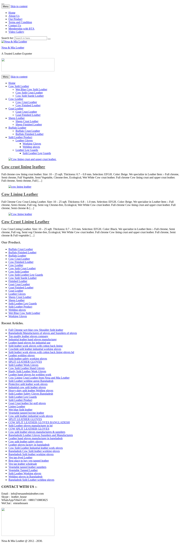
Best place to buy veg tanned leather (28, 460)
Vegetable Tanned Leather (23, 470)
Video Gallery (16, 31)
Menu (5, 6)
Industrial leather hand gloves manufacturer (32, 339)
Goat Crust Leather (26, 111)
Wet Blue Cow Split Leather (31, 89)
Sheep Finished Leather (29, 124)
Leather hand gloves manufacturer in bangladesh (35, 438)
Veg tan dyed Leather (20, 457)
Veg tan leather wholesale (22, 463)
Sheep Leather (16, 118)
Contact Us (14, 25)
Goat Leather (15, 108)
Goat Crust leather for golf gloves (27, 403)
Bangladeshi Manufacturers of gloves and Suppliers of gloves (42, 333)
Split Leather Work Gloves (23, 364)
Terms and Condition (20, 22)
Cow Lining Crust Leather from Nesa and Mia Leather (38, 377)
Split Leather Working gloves (24, 473)
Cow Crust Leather (26, 102)
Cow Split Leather (18, 86)
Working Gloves (32, 143)
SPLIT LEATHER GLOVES (25, 361)
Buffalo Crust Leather (28, 130)
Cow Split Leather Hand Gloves (26, 368)
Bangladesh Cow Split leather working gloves (34, 451)
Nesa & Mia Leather (12, 47)
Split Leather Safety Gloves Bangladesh (30, 393)
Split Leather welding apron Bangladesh (30, 380)
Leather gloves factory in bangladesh (28, 444)
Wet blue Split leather (20, 409)
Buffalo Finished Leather (29, 134)
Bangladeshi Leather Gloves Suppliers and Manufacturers (40, 435)
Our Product (15, 19)
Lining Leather (16, 406)
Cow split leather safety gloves (25, 441)
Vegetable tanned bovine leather (26, 412)
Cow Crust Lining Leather (25, 221)
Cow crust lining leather (23, 166)
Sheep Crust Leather (27, 121)
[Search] (49, 39)
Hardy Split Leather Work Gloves (27, 371)
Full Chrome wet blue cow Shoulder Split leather (35, 329)
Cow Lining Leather (19, 194)
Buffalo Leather (17, 127)
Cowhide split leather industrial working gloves (34, 348)
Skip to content (19, 6)
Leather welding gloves (21, 355)
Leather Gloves (24, 140)
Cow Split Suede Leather (30, 95)
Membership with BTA (21, 28)
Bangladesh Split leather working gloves (31, 454)
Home (11, 12)
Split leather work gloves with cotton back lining (35, 345)
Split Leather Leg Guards (37, 153)
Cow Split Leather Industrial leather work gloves (35, 447)
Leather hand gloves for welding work (29, 374)
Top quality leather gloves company (28, 336)
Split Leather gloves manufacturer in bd (30, 425)
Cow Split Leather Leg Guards (25, 274)
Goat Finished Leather (28, 114)
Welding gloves (31, 146)
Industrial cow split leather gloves (27, 387)
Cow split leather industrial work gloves (30, 415)
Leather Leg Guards (27, 150)
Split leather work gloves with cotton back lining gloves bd (41, 352)
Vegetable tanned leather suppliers (27, 467)
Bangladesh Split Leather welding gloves (31, 479)
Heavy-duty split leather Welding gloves (30, 390)
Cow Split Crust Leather (29, 92)
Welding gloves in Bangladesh (25, 476)
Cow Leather (15, 98)
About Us (13, 15)
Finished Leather (17, 281)
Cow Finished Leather (28, 105)
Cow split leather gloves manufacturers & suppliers (36, 431)
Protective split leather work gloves (28, 384)
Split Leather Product (20, 137)
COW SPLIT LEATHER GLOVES (28, 428)
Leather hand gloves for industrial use (29, 342)
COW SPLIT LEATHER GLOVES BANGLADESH (39, 422)
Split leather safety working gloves (27, 358)
